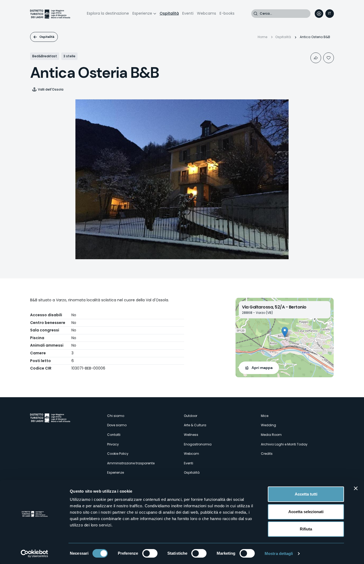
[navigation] (329, 13)
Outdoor (190, 415)
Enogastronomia (198, 444)
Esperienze (142, 13)
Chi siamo (115, 415)
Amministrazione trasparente (131, 463)
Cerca (255, 13)
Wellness (191, 434)
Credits (267, 453)
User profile (319, 13)
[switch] (149, 553)
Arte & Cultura (195, 425)
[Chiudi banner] (356, 488)
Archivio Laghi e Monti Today (284, 444)
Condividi (315, 57)
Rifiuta (306, 529)
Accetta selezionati (305, 511)
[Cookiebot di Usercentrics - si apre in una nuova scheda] (34, 554)
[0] (328, 57)
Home (262, 37)
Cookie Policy (117, 453)
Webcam (191, 453)
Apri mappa (262, 367)
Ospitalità (169, 13)
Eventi (187, 13)
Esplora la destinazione (108, 13)
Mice (264, 415)
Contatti (113, 434)
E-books (227, 13)
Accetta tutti (306, 494)
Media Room (271, 434)
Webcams (206, 13)
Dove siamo (117, 425)
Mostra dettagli (279, 553)
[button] (284, 332)
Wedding (268, 425)
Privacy (113, 444)
